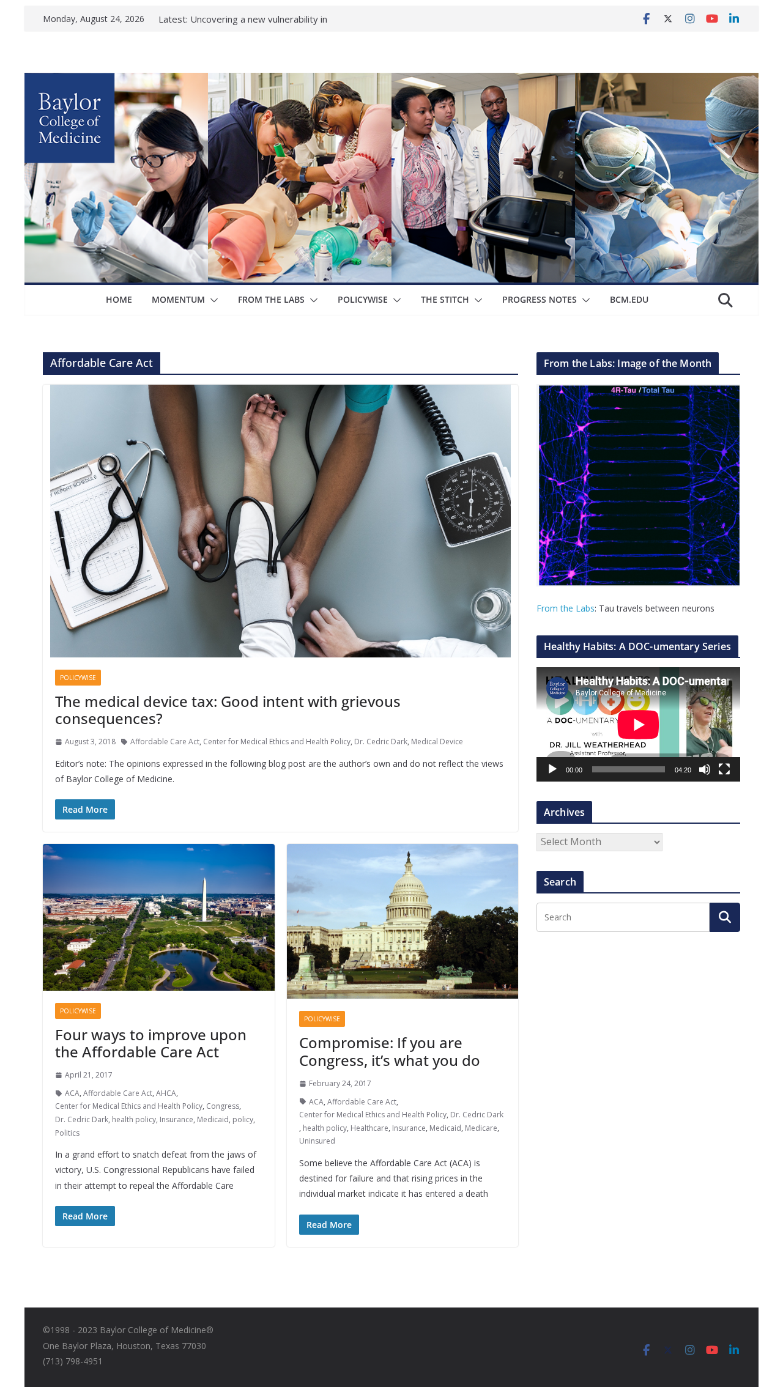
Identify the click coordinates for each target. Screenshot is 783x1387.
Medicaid (213, 1119)
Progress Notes (539, 299)
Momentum (178, 299)
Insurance (176, 1119)
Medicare (481, 1128)
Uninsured (317, 1141)
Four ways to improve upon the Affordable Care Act (151, 1043)
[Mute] (705, 769)
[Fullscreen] (724, 769)
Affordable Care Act (164, 741)
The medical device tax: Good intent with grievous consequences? (228, 710)
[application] (638, 724)
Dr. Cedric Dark (380, 741)
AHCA (166, 1093)
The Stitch (445, 299)
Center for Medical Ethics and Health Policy (277, 741)
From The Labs (271, 299)
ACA (72, 1093)
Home (119, 299)
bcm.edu (629, 299)
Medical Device (437, 741)
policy (242, 1119)
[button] (211, 300)
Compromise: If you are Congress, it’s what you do (389, 1051)
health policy (134, 1119)
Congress (222, 1106)
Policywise (363, 299)
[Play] (552, 769)
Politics (67, 1133)
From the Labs (565, 608)
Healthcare (369, 1128)
